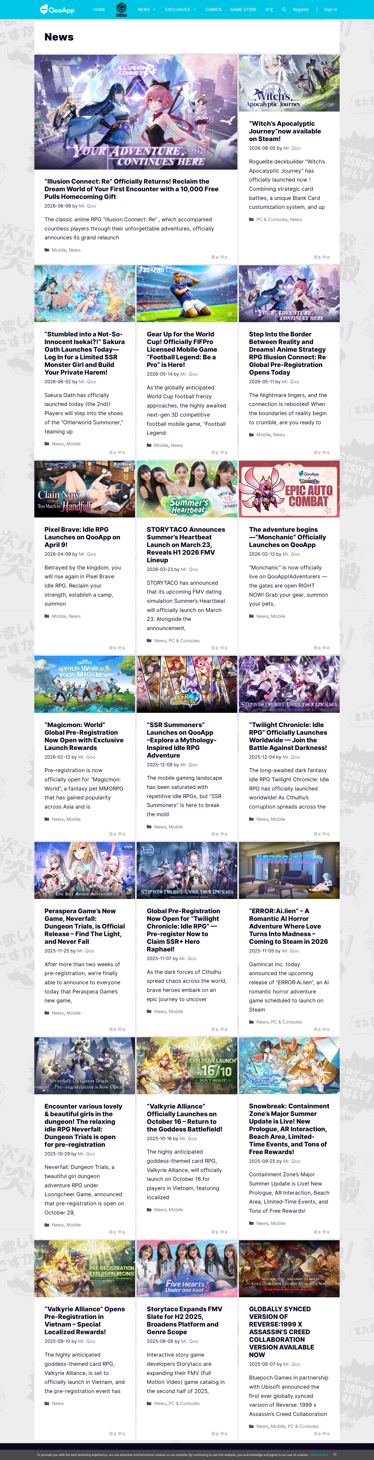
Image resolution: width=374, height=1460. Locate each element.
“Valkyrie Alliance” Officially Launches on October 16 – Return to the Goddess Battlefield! (185, 1117)
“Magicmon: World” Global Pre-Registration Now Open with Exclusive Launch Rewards (84, 736)
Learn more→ (318, 1455)
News (144, 9)
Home (99, 9)
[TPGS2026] (122, 9)
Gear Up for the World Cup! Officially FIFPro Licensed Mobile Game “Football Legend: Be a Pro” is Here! (182, 349)
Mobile (59, 250)
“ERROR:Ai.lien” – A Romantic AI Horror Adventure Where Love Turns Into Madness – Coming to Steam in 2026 (288, 926)
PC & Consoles (271, 219)
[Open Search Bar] (284, 9)
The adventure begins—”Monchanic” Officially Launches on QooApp (287, 537)
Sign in (330, 9)
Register (301, 9)
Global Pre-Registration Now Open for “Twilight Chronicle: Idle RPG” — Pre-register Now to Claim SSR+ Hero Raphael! (183, 930)
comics (213, 9)
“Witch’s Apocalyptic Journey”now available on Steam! (285, 131)
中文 (269, 9)
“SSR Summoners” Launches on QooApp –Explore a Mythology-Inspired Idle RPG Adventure (182, 740)
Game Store (243, 9)
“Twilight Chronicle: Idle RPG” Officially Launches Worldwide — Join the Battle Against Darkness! (288, 736)
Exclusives (177, 9)
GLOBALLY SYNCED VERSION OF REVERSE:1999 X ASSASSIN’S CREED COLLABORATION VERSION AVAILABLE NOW (281, 1332)
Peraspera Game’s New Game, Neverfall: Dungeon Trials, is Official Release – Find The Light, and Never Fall (85, 926)
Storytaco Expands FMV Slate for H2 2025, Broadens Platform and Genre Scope (184, 1320)
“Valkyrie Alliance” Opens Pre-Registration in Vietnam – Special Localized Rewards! (85, 1320)
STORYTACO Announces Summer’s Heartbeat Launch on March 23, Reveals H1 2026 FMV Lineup (186, 545)
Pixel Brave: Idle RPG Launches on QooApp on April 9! (82, 537)
